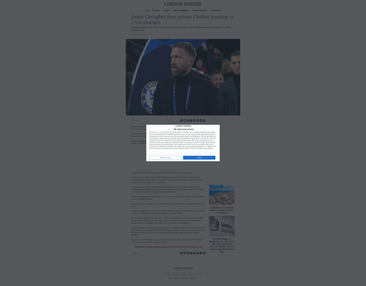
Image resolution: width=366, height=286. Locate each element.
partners (159, 132)
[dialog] (183, 143)
